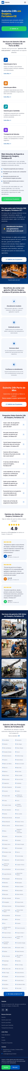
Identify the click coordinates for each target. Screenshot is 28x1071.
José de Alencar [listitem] (20, 869)
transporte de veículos (8, 244)
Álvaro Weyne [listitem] (20, 748)
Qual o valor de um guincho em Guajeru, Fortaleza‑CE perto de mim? (11, 424)
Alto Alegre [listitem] (19, 744)
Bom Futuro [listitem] (6, 775)
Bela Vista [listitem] (19, 767)
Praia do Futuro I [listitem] (20, 932)
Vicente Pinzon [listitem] (20, 980)
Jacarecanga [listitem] (20, 856)
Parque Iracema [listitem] (7, 906)
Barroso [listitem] (5, 767)
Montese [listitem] (6, 890)
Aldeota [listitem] (5, 744)
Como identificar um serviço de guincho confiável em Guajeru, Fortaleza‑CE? (11, 473)
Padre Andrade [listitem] (7, 898)
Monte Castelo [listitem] (20, 886)
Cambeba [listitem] (19, 783)
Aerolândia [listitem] (6, 740)
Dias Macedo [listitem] (7, 821)
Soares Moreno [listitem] (20, 972)
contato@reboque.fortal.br (9, 1053)
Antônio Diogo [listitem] (20, 755)
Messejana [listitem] (19, 882)
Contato (3, 1040)
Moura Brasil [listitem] (19, 890)
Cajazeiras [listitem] (6, 783)
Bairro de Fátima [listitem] (7, 763)
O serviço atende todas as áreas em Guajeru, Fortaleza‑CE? (11, 463)
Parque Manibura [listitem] (21, 906)
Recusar (15, 1067)
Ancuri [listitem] (18, 752)
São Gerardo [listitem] (7, 956)
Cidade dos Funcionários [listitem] (20, 796)
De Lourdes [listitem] (19, 813)
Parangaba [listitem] (6, 902)
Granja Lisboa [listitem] (7, 844)
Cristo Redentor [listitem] (7, 809)
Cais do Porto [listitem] (20, 779)
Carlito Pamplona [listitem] (8, 787)
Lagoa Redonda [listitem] (7, 874)
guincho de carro (16, 239)
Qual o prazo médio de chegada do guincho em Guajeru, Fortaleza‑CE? (10, 483)
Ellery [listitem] (5, 831)
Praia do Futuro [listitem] (7, 932)
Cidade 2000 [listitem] (7, 795)
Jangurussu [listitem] (6, 860)
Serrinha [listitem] (19, 960)
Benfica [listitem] (5, 771)
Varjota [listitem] (5, 980)
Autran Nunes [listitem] (20, 759)
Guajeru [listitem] (5, 848)
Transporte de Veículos (7, 1027)
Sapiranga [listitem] (6, 960)
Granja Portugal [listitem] (20, 844)
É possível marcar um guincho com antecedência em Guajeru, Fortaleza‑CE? (12, 493)
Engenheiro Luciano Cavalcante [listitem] (19, 831)
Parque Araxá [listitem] (20, 902)
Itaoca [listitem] (18, 852)
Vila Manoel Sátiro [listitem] (21, 984)
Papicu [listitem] (18, 898)
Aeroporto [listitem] (19, 740)
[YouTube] (6, 1009)
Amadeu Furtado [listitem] (7, 752)
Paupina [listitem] (5, 919)
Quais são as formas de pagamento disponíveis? (10, 502)
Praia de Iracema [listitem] (21, 928)
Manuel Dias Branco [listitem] (19, 874)
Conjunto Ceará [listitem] (7, 805)
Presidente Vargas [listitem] (21, 942)
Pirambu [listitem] (18, 923)
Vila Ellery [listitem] (6, 984)
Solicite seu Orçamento (12, 199)
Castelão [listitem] (19, 787)
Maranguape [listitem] (7, 878)
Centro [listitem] (18, 791)
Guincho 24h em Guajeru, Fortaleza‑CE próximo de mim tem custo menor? (11, 454)
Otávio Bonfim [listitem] (20, 894)
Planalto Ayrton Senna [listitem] (7, 928)
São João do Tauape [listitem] (20, 956)
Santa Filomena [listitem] (20, 951)
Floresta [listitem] (6, 840)
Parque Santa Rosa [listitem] (20, 911)
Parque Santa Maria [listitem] (7, 911)
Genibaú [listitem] (19, 840)
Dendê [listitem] (18, 817)
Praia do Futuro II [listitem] (8, 937)
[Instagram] (2, 1009)
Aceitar (6, 1067)
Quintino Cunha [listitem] (7, 947)
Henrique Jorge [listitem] (7, 852)
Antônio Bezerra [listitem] (7, 755)
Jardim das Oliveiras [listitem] (6, 864)
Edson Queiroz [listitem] (20, 825)
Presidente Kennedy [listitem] (6, 943)
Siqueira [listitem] (6, 964)
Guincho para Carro (6, 1019)
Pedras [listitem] (18, 919)
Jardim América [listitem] (20, 860)
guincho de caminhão (13, 241)
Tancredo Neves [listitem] (20, 976)
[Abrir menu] (25, 2)
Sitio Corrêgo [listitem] (20, 964)
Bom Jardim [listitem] (19, 775)
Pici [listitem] (4, 923)
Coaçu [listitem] (5, 800)
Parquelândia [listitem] (7, 915)
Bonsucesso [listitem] (6, 779)
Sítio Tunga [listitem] (6, 972)
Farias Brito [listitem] (19, 836)
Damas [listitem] (5, 813)
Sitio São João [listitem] (7, 968)
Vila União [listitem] (19, 988)
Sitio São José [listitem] (20, 968)
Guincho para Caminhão (7, 1025)
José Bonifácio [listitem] (7, 869)
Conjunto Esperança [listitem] (19, 805)
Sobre (3, 1037)
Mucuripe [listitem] (6, 894)
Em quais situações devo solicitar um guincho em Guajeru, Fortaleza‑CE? (10, 434)
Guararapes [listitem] (19, 848)
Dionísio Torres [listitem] (20, 821)
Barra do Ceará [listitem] (20, 763)
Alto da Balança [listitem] (7, 748)
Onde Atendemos (5, 1034)
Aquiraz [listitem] (5, 759)
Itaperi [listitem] (5, 856)
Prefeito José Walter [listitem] (20, 937)
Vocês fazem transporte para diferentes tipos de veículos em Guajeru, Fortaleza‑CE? (12, 444)
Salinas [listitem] (5, 951)
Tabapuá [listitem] (6, 976)
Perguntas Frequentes (6, 1042)
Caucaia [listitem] (6, 791)
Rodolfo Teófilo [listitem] (20, 947)
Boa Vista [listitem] (19, 771)
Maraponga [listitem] (19, 878)
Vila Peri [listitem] (6, 988)
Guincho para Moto (6, 1022)
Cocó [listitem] (18, 800)
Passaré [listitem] (19, 915)
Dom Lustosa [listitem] (7, 825)
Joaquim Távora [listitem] (20, 864)
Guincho (3, 1017)
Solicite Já (15, 28)
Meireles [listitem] (6, 882)
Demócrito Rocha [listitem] (8, 817)
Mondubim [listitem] (6, 886)
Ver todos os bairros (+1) (15, 994)
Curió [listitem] (18, 809)
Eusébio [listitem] (5, 836)
